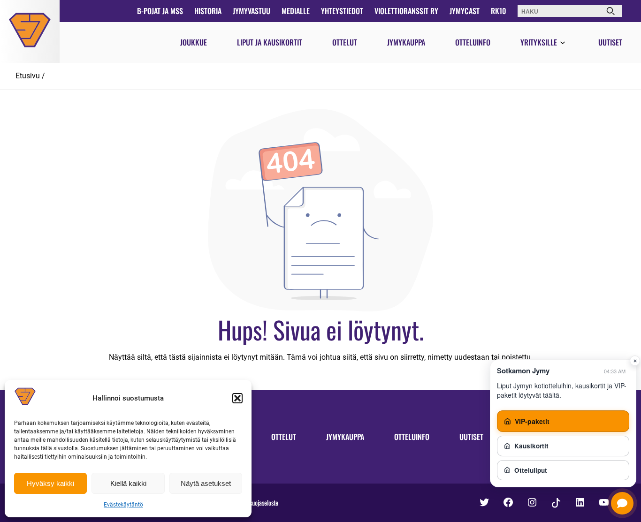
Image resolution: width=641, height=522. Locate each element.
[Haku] (610, 11)
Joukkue (193, 42)
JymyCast (465, 10)
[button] (237, 398)
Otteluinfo (472, 42)
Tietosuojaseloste (258, 502)
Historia (207, 10)
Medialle (296, 10)
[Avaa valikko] (562, 43)
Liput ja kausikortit (269, 42)
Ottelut (344, 42)
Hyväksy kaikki (50, 483)
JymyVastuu (251, 10)
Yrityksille (538, 42)
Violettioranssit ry (406, 10)
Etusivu (27, 75)
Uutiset (610, 42)
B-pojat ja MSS (160, 10)
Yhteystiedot (342, 10)
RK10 (498, 10)
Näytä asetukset (206, 483)
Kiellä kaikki (128, 483)
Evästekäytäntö (123, 504)
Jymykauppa (406, 42)
